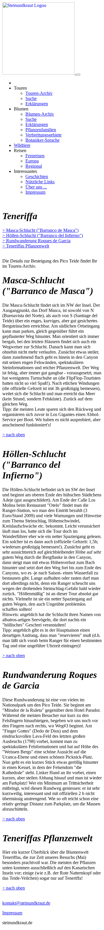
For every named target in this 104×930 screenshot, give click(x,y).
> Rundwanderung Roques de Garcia (36, 240)
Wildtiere (22, 145)
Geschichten (36, 176)
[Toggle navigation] (78, 74)
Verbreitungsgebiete (43, 134)
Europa (32, 160)
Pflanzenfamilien (40, 129)
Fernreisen (34, 155)
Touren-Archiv (39, 93)
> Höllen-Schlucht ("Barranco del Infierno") (42, 235)
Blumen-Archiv (39, 114)
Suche (31, 98)
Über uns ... (36, 186)
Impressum (35, 192)
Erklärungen (36, 103)
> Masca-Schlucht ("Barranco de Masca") (40, 230)
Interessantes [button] (25, 171)
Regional (33, 166)
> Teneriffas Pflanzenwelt (25, 245)
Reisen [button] (20, 150)
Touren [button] (20, 88)
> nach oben (13, 434)
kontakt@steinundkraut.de (26, 903)
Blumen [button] (21, 108)
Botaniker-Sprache (42, 140)
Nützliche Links (40, 181)
